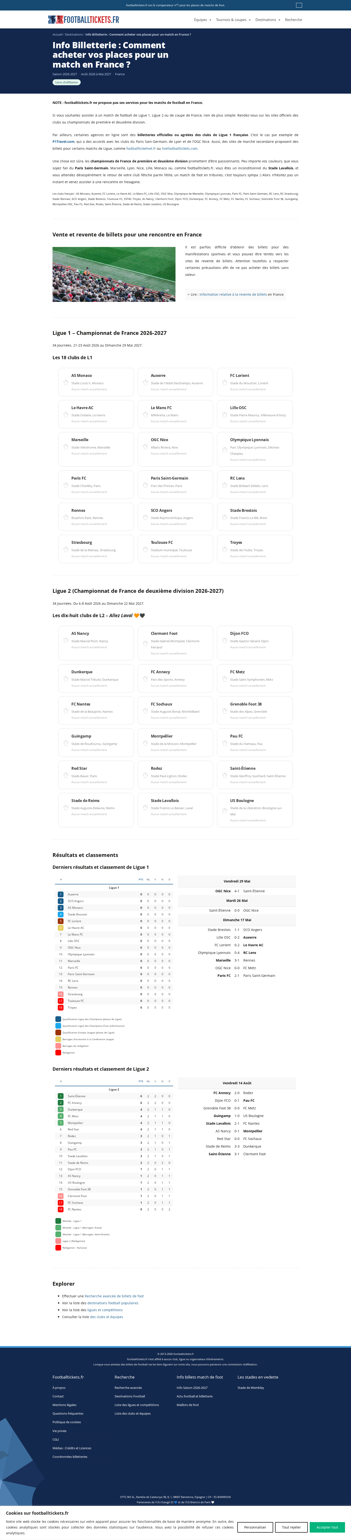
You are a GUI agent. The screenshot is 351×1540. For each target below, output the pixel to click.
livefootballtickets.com (179, 148)
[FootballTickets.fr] (78, 21)
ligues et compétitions (105, 1310)
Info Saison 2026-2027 (192, 1388)
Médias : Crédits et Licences (72, 1448)
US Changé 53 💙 (166, 1502)
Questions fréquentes (68, 1414)
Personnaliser (255, 1527)
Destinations (265, 19)
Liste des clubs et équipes (133, 1414)
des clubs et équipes (106, 1317)
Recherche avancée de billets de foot (114, 1296)
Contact (58, 1396)
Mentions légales (64, 1405)
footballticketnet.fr (141, 148)
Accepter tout (327, 1527)
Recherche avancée (128, 1388)
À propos (59, 1388)
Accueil (57, 34)
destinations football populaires (112, 1303)
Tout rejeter (291, 1527)
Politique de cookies (67, 1422)
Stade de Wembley (251, 1388)
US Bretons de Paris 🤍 (200, 1502)
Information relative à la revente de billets (233, 294)
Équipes (200, 19)
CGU (56, 1440)
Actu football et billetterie (195, 1396)
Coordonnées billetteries (70, 1457)
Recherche (293, 19)
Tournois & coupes (231, 19)
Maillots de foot (188, 1405)
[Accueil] (189, 14)
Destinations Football (130, 1396)
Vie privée (59, 1431)
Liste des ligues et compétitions (137, 1405)
